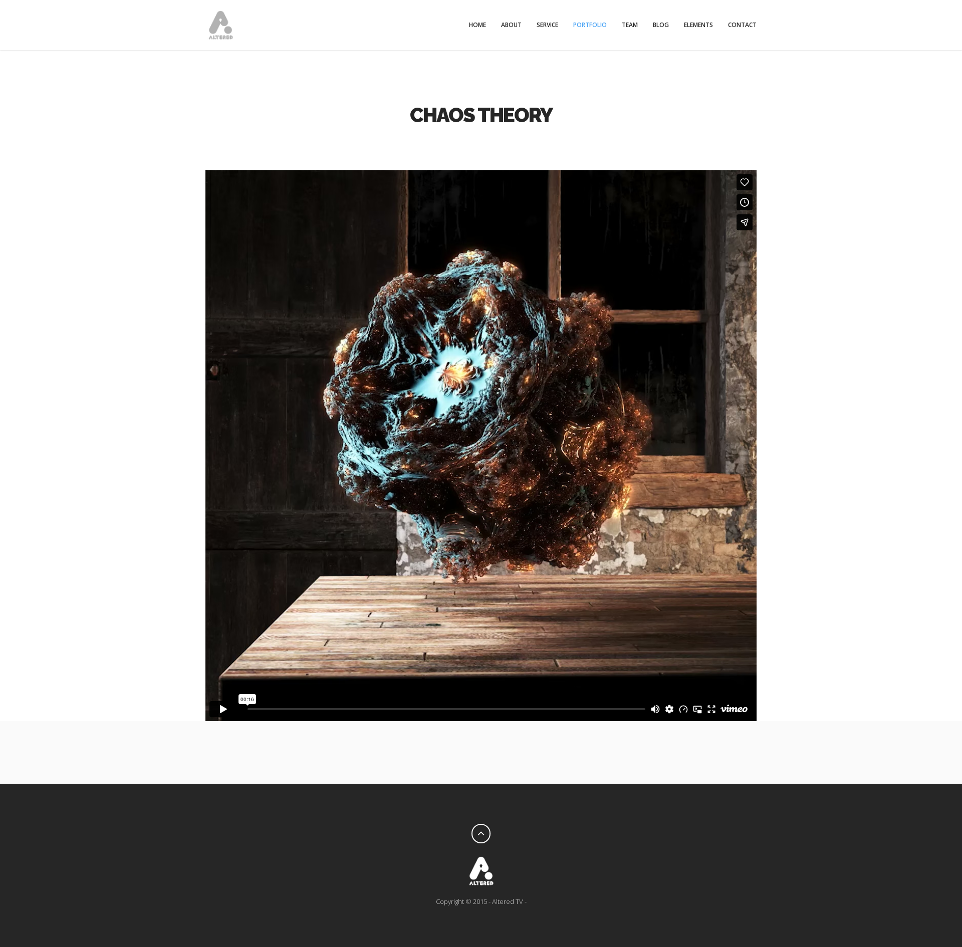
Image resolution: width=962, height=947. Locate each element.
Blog (661, 25)
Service (547, 25)
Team (630, 25)
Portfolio (590, 25)
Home (477, 25)
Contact (742, 25)
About (511, 25)
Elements (698, 25)
